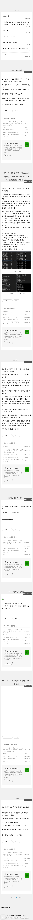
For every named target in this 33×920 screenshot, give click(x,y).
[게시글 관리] (11, 111)
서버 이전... (6, 30)
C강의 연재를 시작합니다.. (9, 36)
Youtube (22, 917)
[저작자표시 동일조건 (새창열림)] (21, 300)
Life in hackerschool (11, 143)
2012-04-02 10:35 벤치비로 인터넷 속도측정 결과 (15, 48)
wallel (24, 915)
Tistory (14, 915)
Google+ (27, 917)
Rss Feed (6, 917)
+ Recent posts (5, 908)
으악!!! (5, 54)
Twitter (13, 917)
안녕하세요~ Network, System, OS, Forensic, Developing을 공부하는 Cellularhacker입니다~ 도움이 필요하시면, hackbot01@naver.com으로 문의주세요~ (13, 149)
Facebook (17, 917)
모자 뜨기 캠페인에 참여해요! (10, 42)
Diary (5, 118)
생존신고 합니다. (7, 16)
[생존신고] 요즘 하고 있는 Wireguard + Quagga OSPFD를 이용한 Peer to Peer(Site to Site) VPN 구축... (16, 23)
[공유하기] (9, 111)
